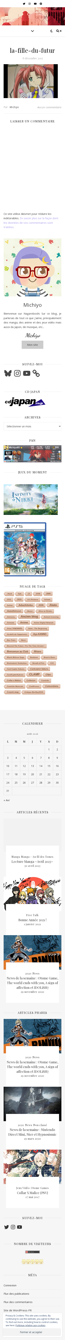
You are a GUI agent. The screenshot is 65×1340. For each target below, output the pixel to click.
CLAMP (34, 674)
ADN (41, 605)
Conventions (51, 686)
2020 (28, 973)
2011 (9, 599)
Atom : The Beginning (37, 628)
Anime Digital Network (43, 623)
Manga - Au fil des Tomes (37, 856)
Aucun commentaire (49, 107)
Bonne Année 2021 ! (32, 920)
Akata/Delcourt (14, 611)
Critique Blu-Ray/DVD (34, 692)
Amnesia (11, 617)
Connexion (10, 1285)
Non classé (40, 1125)
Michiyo (14, 107)
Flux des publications (16, 1293)
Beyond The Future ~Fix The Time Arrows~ (26, 646)
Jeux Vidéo (23, 1188)
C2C (52, 663)
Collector (31, 680)
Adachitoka (26, 605)
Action (10, 605)
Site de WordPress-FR (18, 1310)
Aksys (30, 611)
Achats (47, 599)
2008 (38, 594)
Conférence (34, 686)
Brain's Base (49, 657)
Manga (16, 856)
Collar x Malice (14, 680)
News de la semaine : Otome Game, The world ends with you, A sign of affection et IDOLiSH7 (32, 983)
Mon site (32, 344)
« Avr (7, 800)
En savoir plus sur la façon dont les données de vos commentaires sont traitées (31, 222)
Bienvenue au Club (17, 651)
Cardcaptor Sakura (39, 669)
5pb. (20, 594)
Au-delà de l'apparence (17, 634)
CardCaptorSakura (15, 675)
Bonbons (34, 657)
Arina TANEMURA (14, 628)
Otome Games (40, 1188)
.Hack (9, 594)
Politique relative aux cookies (30, 1325)
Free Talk (32, 915)
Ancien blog (29, 616)
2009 (48, 593)
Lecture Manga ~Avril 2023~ (32, 861)
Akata (53, 604)
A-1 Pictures (32, 599)
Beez (23, 640)
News (36, 973)
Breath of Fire (38, 663)
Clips (48, 674)
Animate (10, 623)
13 (29, 594)
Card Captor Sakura (15, 669)
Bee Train (11, 640)
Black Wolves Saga (15, 657)
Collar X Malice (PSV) (32, 1193)
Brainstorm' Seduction (17, 663)
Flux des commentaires (18, 1302)
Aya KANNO (39, 634)
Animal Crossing (51, 617)
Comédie (45, 681)
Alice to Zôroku (45, 611)
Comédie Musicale (15, 686)
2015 (19, 599)
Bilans (37, 651)
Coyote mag (13, 692)
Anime (24, 622)
